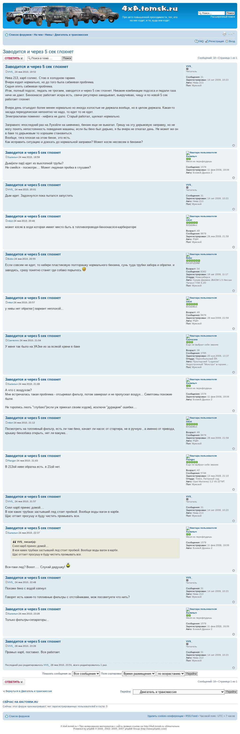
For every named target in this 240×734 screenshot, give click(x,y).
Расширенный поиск (222, 16)
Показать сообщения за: (57, 673)
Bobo (11, 259)
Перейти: (125, 691)
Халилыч (13, 157)
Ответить (8, 56)
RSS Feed (191, 716)
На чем (38, 34)
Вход (232, 41)
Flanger (12, 460)
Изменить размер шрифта (231, 34)
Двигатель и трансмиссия (71, 34)
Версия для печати (224, 34)
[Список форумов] (62, 26)
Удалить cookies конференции (165, 716)
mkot (10, 221)
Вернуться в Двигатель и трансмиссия (29, 691)
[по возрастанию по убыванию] (177, 673)
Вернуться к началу (233, 145)
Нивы (48, 34)
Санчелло (13, 340)
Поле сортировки (111, 673)
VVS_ (11, 72)
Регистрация (216, 41)
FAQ (201, 41)
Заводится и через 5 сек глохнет (38, 51)
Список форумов (20, 34)
